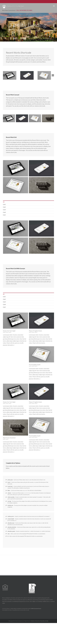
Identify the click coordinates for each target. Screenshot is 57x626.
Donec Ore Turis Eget (9, 331)
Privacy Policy (42, 620)
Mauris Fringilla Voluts (35, 331)
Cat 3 (4, 209)
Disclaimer (33, 620)
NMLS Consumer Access (36, 608)
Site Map (46, 620)
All (3, 202)
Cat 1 (4, 204)
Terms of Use (37, 620)
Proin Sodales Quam (34, 364)
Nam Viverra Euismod (9, 438)
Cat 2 (4, 207)
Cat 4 (4, 212)
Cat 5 (4, 215)
